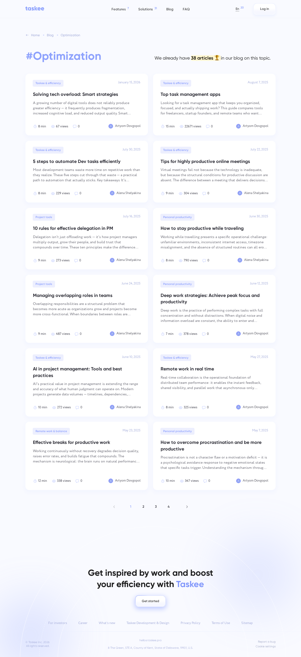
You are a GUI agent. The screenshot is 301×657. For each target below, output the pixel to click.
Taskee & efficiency (48, 83)
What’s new (107, 623)
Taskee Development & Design (148, 623)
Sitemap (247, 623)
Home (35, 35)
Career (82, 623)
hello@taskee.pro (150, 640)
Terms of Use (221, 623)
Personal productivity (177, 217)
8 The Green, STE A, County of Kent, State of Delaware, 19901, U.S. (150, 647)
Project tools (44, 217)
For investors (57, 623)
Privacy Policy (190, 623)
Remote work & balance (51, 431)
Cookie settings (266, 646)
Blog (50, 35)
